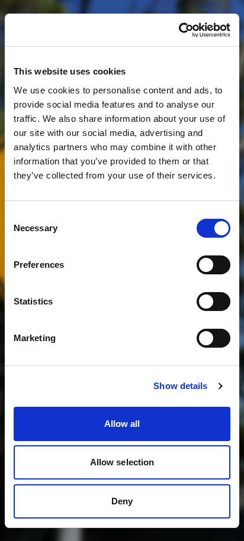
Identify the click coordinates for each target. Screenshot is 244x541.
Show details (180, 386)
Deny (122, 501)
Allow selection (122, 462)
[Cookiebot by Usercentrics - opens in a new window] (178, 30)
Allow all (122, 424)
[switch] (213, 264)
